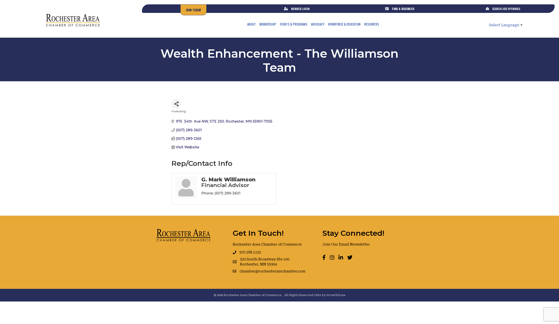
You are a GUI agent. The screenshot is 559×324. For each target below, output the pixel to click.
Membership (267, 24)
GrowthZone (335, 295)
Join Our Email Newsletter (346, 244)
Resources (371, 24)
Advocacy (317, 24)
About (251, 24)
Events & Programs (293, 24)
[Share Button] (176, 104)
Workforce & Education (344, 24)
